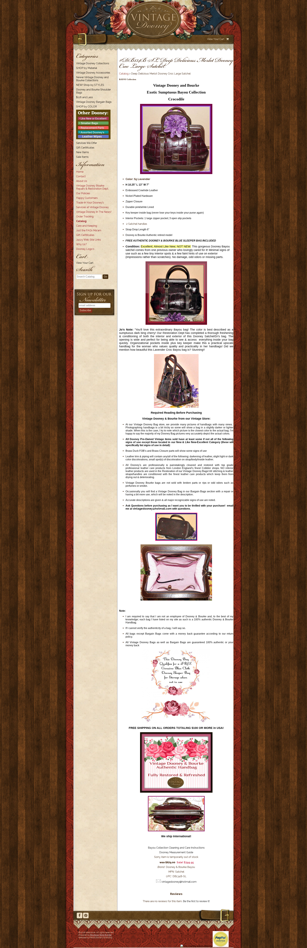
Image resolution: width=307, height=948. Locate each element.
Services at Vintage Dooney (92, 207)
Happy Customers (87, 197)
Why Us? (81, 244)
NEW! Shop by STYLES (90, 84)
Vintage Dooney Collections (92, 63)
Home (79, 171)
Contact (81, 176)
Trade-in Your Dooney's (90, 202)
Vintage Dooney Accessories (93, 72)
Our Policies (83, 193)
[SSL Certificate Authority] (196, 946)
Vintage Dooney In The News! (93, 211)
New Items (82, 152)
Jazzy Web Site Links (88, 239)
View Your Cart (215, 39)
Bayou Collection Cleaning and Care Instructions (176, 847)
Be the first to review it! (196, 901)
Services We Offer (86, 142)
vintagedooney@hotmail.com (152, 508)
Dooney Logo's (85, 248)
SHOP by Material (86, 68)
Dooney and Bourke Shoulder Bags (93, 91)
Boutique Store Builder (101, 935)
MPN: (171, 871)
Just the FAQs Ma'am (88, 230)
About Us (81, 181)
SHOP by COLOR (86, 106)
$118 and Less (84, 97)
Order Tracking (85, 216)
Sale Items (82, 156)
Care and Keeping (86, 225)
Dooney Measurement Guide (176, 852)
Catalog (81, 221)
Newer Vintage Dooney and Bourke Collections (92, 79)
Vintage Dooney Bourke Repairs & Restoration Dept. (92, 187)
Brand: (161, 867)
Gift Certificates (85, 147)
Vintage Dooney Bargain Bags (94, 101)
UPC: (169, 876)
